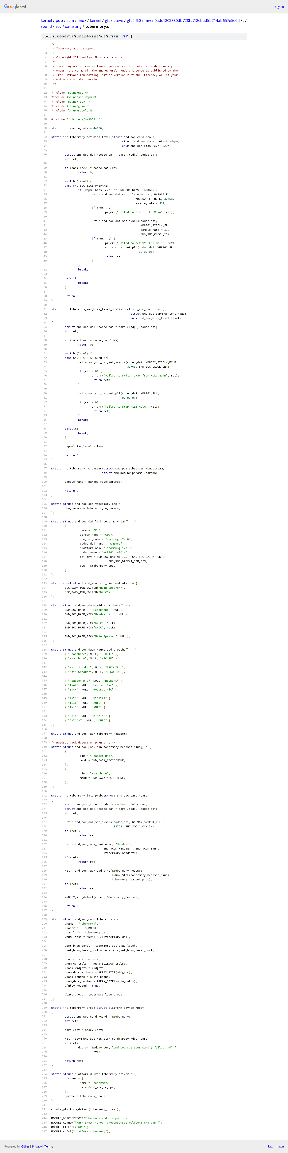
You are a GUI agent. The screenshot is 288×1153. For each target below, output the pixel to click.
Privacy (37, 1146)
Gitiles (25, 1146)
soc (58, 26)
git (107, 20)
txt (270, 1146)
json (280, 1146)
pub (59, 20)
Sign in (279, 7)
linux (82, 20)
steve (118, 20)
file (127, 36)
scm (70, 20)
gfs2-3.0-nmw (139, 20)
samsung (73, 26)
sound (46, 26)
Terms (48, 1146)
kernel (46, 20)
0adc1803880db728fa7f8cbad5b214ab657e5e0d (197, 20)
